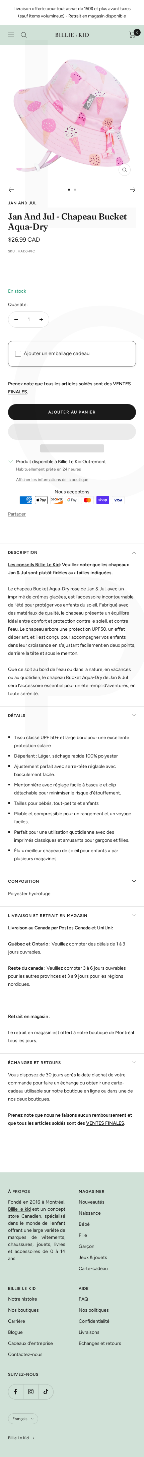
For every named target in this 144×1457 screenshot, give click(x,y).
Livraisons (89, 1332)
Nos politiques (94, 1310)
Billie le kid (19, 1209)
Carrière (16, 1321)
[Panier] (132, 35)
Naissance (90, 1213)
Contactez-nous (25, 1354)
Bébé (84, 1224)
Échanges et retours (34, 1062)
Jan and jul (22, 203)
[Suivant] (133, 189)
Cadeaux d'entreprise (30, 1343)
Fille (83, 1235)
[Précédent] (11, 189)
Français (19, 1418)
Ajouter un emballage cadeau (56, 353)
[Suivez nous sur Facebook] (15, 1391)
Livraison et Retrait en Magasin (47, 915)
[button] (72, 432)
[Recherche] (24, 35)
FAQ (83, 1299)
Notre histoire (22, 1299)
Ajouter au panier (72, 412)
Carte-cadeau (93, 1268)
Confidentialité (94, 1321)
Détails (16, 715)
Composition (23, 881)
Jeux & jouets (93, 1257)
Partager (17, 514)
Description (23, 552)
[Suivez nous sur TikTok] (45, 1391)
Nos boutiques (23, 1310)
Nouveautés (91, 1202)
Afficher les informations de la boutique (52, 479)
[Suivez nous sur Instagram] (30, 1391)
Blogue (15, 1332)
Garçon (86, 1246)
